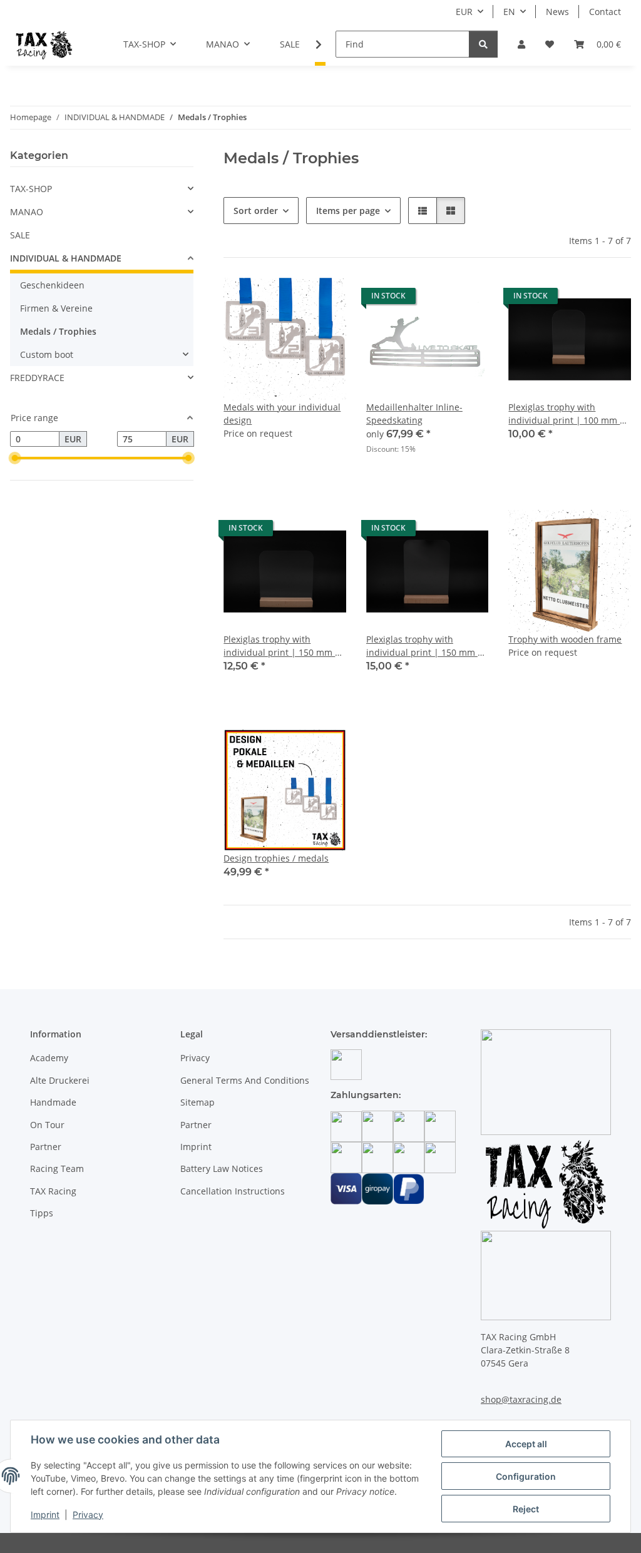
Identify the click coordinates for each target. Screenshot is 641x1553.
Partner (45, 1147)
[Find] (483, 44)
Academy (49, 1058)
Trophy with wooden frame (565, 639)
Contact (605, 12)
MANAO (26, 212)
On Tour (47, 1125)
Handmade (53, 1102)
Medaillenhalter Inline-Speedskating (414, 413)
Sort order (255, 210)
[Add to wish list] (325, 299)
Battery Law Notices (221, 1168)
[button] (521, 44)
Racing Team (57, 1168)
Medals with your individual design (282, 413)
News (557, 12)
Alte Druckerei (60, 1080)
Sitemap (197, 1102)
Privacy (88, 1514)
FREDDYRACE (37, 378)
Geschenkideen (52, 285)
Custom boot (46, 354)
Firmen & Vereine (56, 308)
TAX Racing (53, 1191)
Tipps (41, 1213)
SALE (20, 235)
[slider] (15, 459)
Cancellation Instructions (232, 1191)
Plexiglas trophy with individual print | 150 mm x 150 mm (281, 646)
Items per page (348, 210)
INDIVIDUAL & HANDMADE (65, 258)
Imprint (45, 1514)
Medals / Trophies (58, 331)
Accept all (526, 1443)
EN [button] (509, 12)
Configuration (526, 1476)
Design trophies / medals (276, 858)
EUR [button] (464, 12)
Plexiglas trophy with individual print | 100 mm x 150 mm (566, 414)
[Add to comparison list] (292, 299)
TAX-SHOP (31, 189)
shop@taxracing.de (521, 1399)
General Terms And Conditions (244, 1080)
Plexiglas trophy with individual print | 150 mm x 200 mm (424, 646)
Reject (526, 1509)
